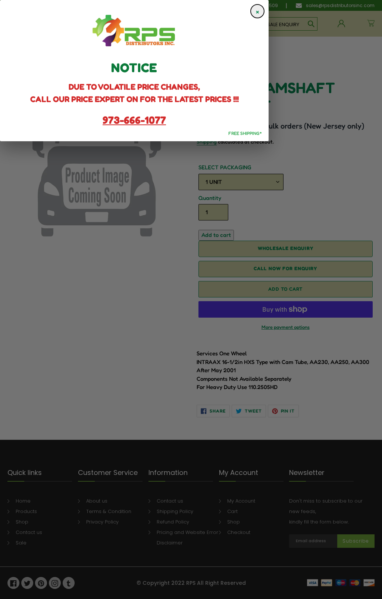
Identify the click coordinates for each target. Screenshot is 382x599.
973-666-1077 (134, 120)
